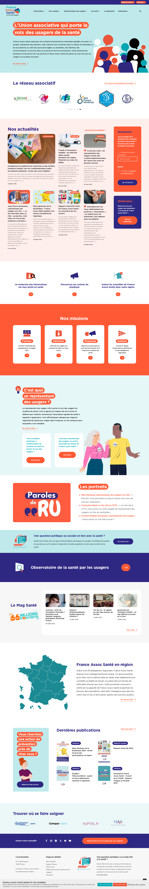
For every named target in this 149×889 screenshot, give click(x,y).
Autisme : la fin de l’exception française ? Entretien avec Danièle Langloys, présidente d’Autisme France (55, 615)
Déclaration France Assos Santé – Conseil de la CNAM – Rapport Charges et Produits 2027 (123, 778)
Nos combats (54, 11)
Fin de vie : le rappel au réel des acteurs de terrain (103, 612)
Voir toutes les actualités (94, 130)
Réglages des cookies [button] (136, 884)
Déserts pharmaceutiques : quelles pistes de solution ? (77, 613)
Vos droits (95, 11)
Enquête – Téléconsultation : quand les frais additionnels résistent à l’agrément (82, 777)
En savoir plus (102, 874)
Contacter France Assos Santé (27, 869)
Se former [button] (67, 455)
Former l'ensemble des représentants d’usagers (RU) (27, 348)
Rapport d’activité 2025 (123, 748)
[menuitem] (127, 2)
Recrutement (51, 861)
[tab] (68, 109)
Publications (123, 11)
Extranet (140, 2)
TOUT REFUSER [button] (120, 884)
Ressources (50, 867)
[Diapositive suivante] (133, 98)
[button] (140, 11)
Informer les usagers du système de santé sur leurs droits (58, 348)
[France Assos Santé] (13, 11)
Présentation (38, 11)
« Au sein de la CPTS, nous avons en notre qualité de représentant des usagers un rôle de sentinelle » (108, 508)
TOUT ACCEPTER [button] (105, 884)
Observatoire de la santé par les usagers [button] (105, 841)
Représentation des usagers (75, 11)
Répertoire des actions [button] (30, 784)
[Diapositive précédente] (15, 98)
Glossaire (49, 875)
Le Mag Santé (109, 11)
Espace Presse (127, 2)
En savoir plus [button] (123, 541)
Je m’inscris (127, 182)
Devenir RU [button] (35, 460)
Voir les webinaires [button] (127, 220)
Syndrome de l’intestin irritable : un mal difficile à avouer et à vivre (126, 613)
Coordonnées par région (25, 871)
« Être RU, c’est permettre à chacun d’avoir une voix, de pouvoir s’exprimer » (107, 498)
